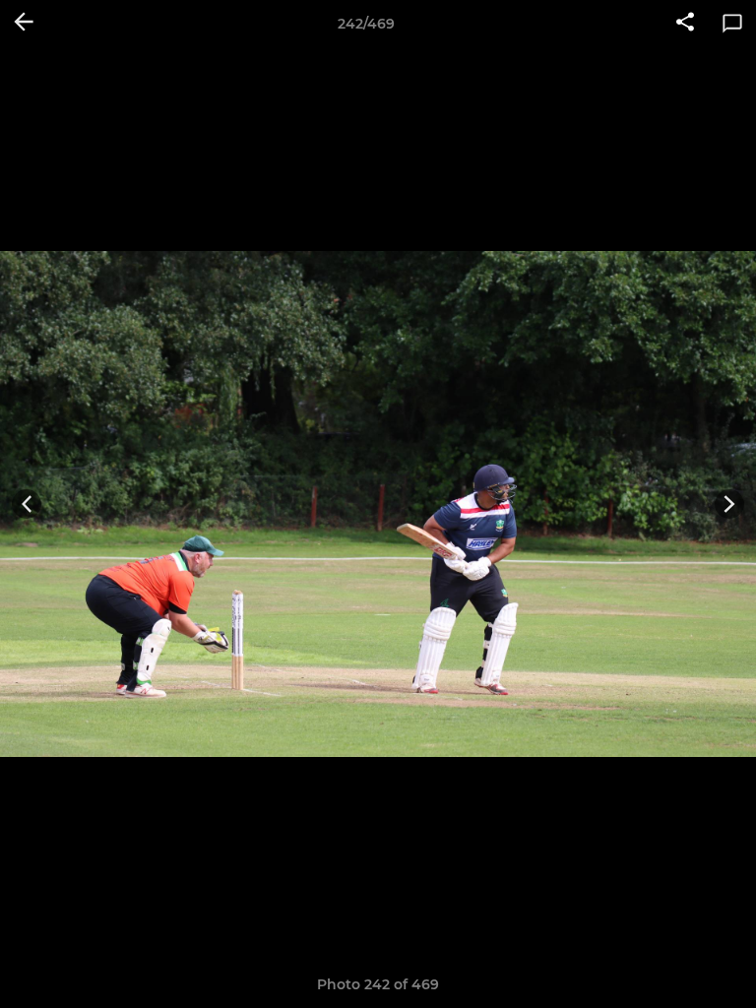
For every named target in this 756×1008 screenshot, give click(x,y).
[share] (685, 23)
